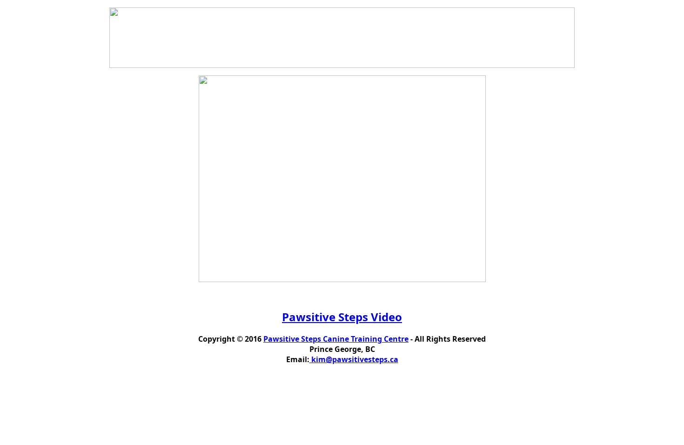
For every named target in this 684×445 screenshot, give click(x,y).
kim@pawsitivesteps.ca (353, 359)
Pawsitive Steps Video (342, 316)
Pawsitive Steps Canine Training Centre (336, 339)
